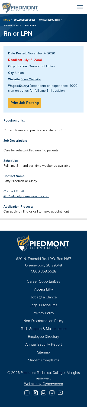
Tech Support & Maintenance (44, 328)
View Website (31, 79)
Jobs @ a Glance (12, 25)
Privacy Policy (43, 312)
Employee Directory (43, 336)
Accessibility (43, 289)
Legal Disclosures (43, 304)
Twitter (35, 392)
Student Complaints (43, 360)
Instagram (52, 392)
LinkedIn (43, 392)
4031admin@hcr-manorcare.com (26, 196)
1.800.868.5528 (43, 271)
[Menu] (80, 7)
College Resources (24, 19)
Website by (43, 383)
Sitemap (43, 352)
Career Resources (49, 19)
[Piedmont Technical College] (43, 243)
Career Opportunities (43, 281)
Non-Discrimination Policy (43, 320)
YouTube (60, 392)
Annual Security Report (43, 344)
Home (6, 19)
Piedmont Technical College (22, 7)
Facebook (26, 392)
